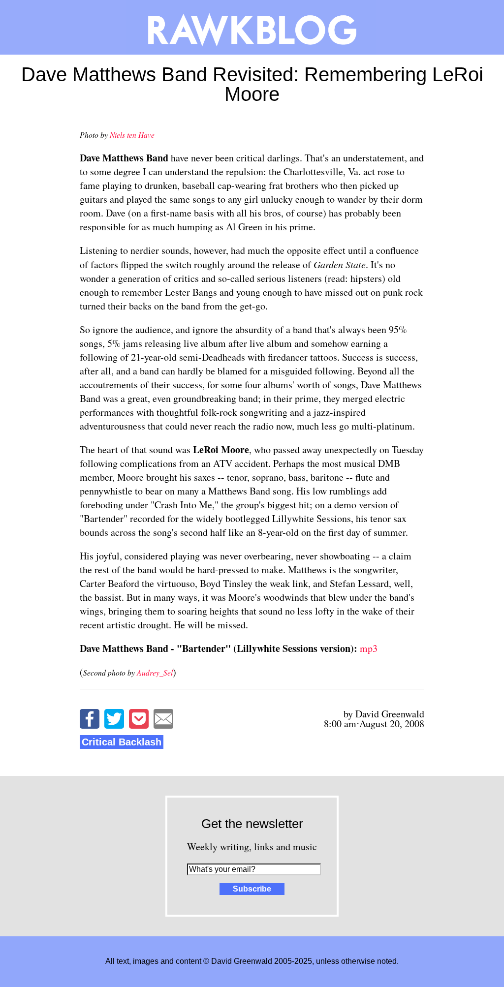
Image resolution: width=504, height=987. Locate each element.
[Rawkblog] (252, 27)
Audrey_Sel (155, 672)
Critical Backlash (121, 742)
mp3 (369, 648)
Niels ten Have (132, 134)
